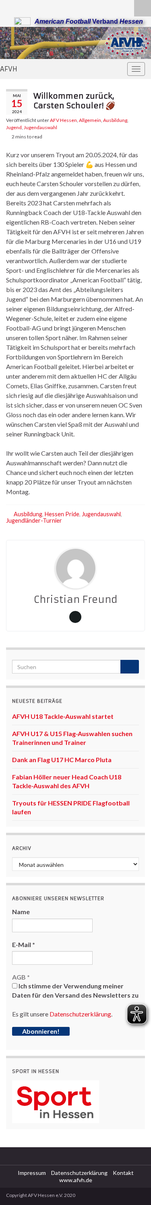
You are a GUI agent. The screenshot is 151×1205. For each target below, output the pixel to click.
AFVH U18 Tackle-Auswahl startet (63, 716)
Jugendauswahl (40, 127)
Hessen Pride (62, 514)
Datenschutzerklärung (80, 1014)
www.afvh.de (75, 1180)
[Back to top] (133, 1187)
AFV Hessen (63, 120)
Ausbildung (115, 120)
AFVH (8, 69)
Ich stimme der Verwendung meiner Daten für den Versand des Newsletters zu (75, 990)
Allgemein (90, 120)
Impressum (32, 1172)
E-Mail (23, 944)
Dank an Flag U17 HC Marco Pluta (62, 759)
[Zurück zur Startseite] (75, 43)
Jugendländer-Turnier (34, 520)
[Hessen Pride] (35, 6)
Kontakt (123, 1172)
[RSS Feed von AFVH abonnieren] (10, 6)
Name (21, 911)
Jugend (14, 127)
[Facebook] (23, 6)
